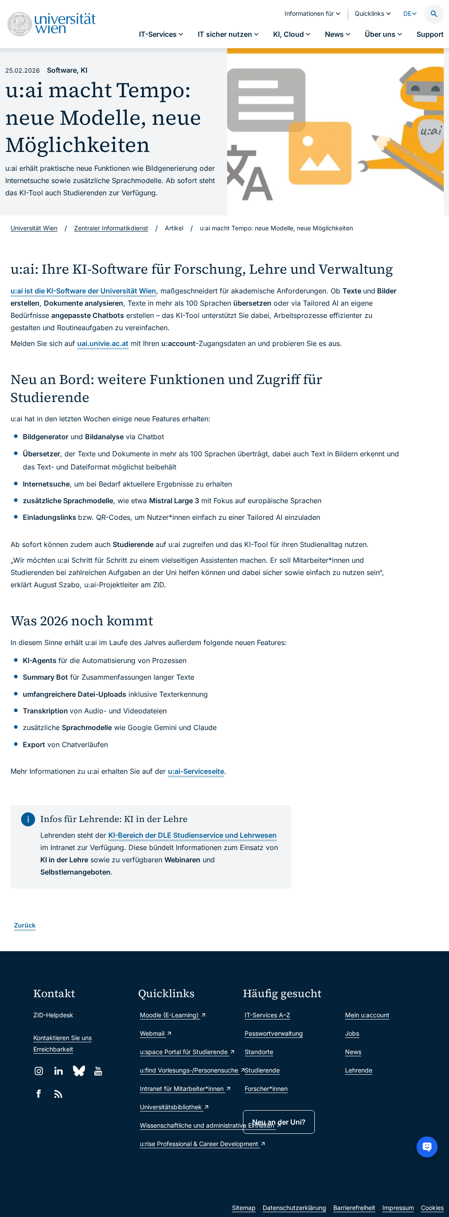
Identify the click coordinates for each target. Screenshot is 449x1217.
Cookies (432, 1207)
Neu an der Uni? (279, 1122)
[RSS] (59, 1093)
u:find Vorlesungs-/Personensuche (187, 1070)
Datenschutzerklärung (294, 1207)
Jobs (352, 1033)
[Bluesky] (78, 1071)
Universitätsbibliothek (171, 1107)
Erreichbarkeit (53, 1049)
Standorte (259, 1051)
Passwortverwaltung (274, 1033)
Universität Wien (34, 228)
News (353, 1051)
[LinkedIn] (59, 1071)
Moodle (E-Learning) (170, 1015)
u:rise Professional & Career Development (187, 1143)
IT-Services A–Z (267, 1015)
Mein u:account (367, 1015)
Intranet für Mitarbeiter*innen (182, 1088)
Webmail (153, 1033)
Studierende (262, 1070)
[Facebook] (39, 1093)
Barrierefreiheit (354, 1207)
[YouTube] (98, 1071)
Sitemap (244, 1207)
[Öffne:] (335, 131)
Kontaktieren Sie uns (62, 1037)
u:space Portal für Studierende (184, 1051)
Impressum (398, 1207)
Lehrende (358, 1070)
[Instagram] (39, 1071)
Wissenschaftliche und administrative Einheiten (187, 1125)
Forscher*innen (266, 1088)
